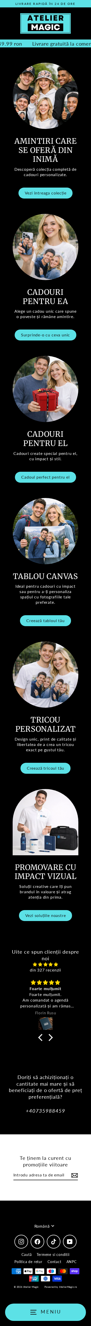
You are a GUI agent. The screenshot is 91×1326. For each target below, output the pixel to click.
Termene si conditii (53, 1254)
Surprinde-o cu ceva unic (45, 334)
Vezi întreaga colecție (45, 192)
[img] (45, 964)
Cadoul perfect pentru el (45, 477)
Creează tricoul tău (45, 768)
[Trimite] (74, 1175)
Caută (26, 1254)
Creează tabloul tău (45, 620)
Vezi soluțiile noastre (45, 915)
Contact (54, 1261)
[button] (41, 1037)
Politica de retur (28, 1261)
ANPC (71, 1261)
